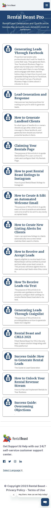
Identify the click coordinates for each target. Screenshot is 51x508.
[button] (47, 5)
